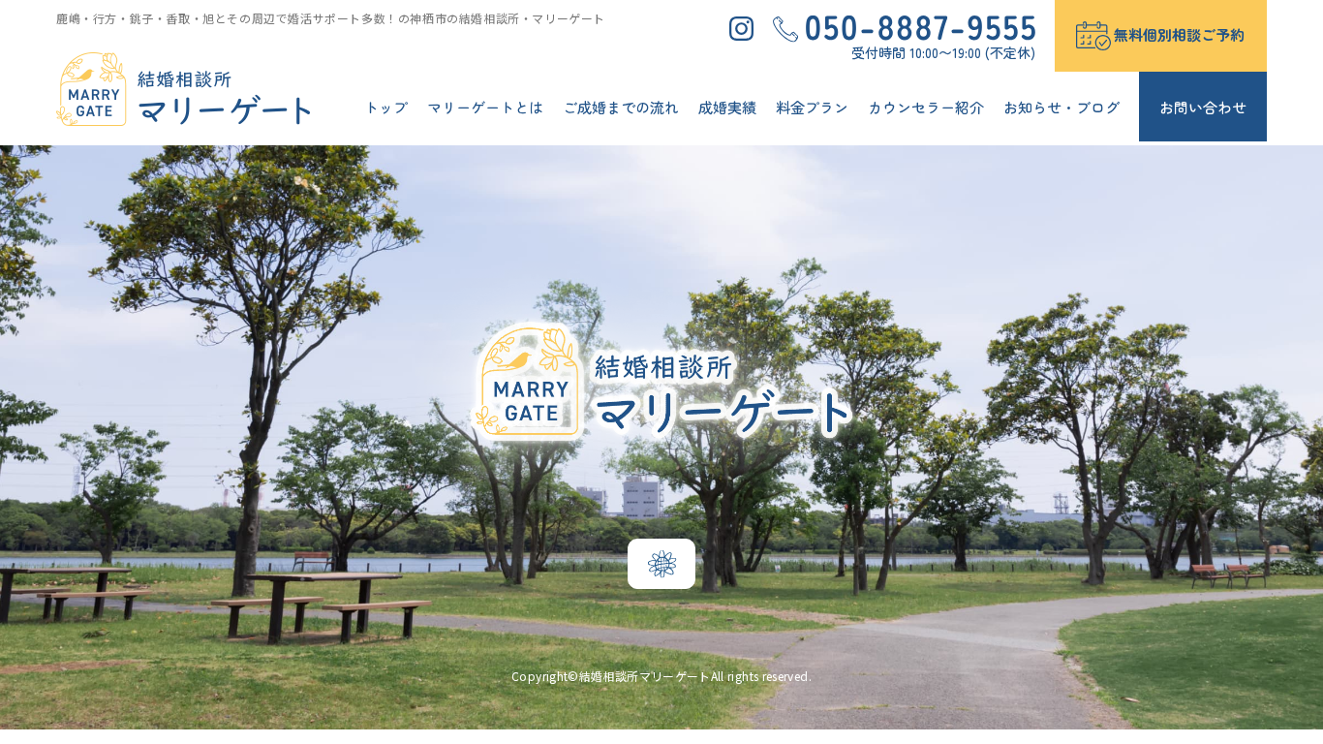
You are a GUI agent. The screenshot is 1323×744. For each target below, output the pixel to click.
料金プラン (812, 107)
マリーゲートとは (485, 107)
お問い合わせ (1202, 107)
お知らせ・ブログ (1061, 107)
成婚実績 (727, 107)
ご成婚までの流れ (621, 107)
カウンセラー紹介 (926, 107)
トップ (386, 107)
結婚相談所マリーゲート (645, 675)
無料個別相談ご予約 (1179, 34)
